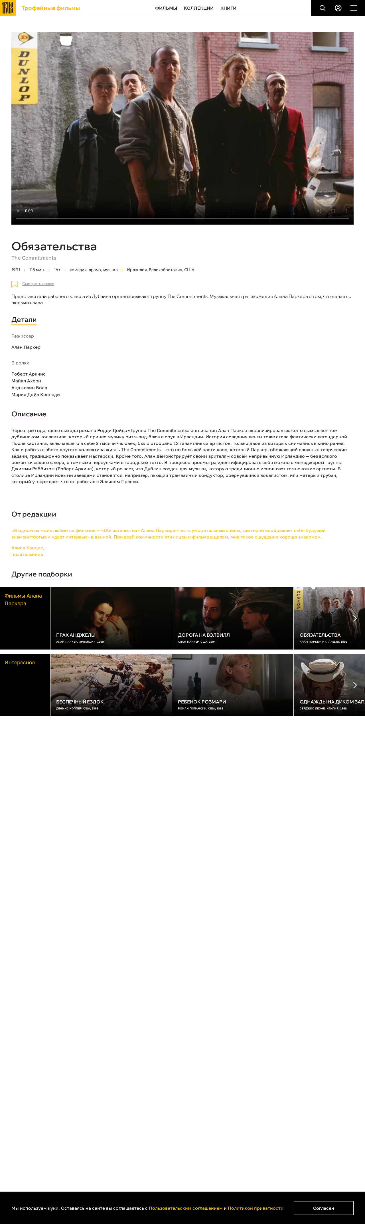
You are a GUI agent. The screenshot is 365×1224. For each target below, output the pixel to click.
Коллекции (199, 8)
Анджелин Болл (29, 387)
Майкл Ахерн (26, 381)
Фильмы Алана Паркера (23, 599)
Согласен (323, 1208)
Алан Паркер (25, 347)
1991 (15, 269)
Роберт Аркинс (28, 374)
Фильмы (166, 8)
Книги (228, 8)
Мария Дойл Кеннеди (35, 394)
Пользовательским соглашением (186, 1208)
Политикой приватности (255, 1208)
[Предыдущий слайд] (355, 618)
